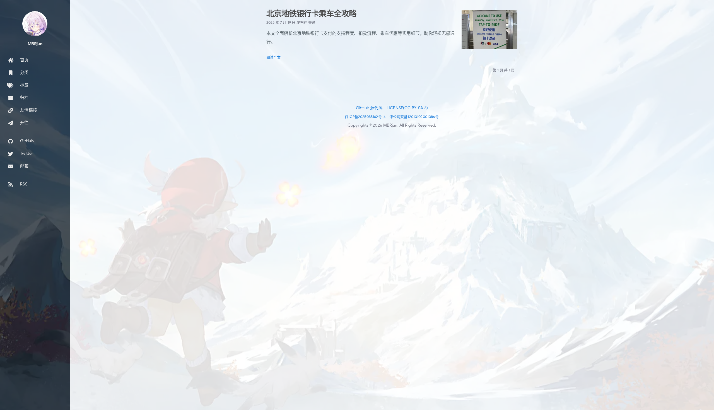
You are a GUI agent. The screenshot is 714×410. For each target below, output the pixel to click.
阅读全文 (273, 57)
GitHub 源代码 (369, 107)
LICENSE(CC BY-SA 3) (407, 107)
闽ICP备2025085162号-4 (365, 116)
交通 (311, 22)
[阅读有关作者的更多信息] (35, 23)
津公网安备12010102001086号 (414, 116)
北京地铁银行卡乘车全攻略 (311, 14)
